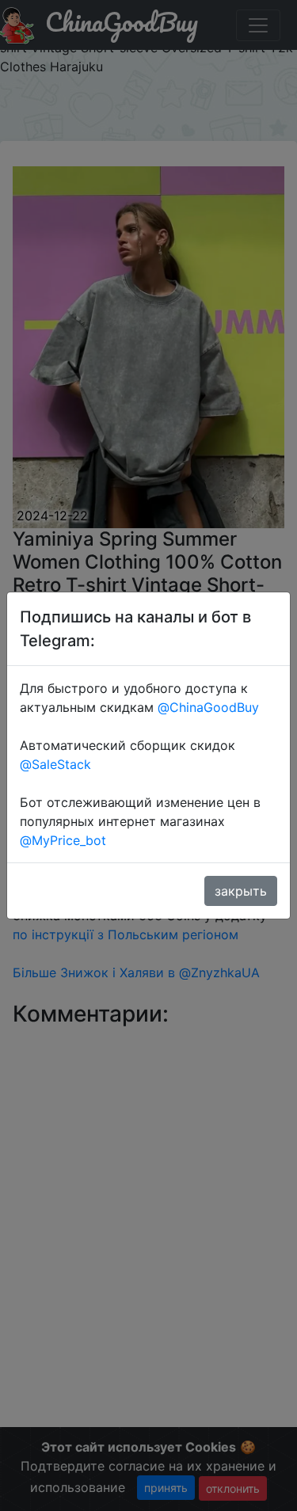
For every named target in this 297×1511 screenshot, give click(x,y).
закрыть (241, 891)
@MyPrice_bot (63, 840)
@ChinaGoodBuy (208, 707)
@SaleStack (55, 764)
